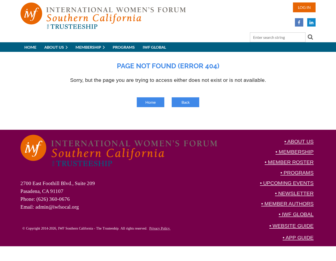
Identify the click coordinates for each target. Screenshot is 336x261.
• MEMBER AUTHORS (287, 204)
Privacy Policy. (159, 228)
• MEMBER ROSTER (289, 162)
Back (186, 102)
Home (150, 102)
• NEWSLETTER (294, 193)
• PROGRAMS (297, 173)
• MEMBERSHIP (294, 152)
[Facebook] (299, 22)
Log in (304, 7)
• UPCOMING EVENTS (287, 183)
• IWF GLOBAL (296, 214)
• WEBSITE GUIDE (291, 226)
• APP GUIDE (298, 238)
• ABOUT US (299, 142)
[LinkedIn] (311, 22)
